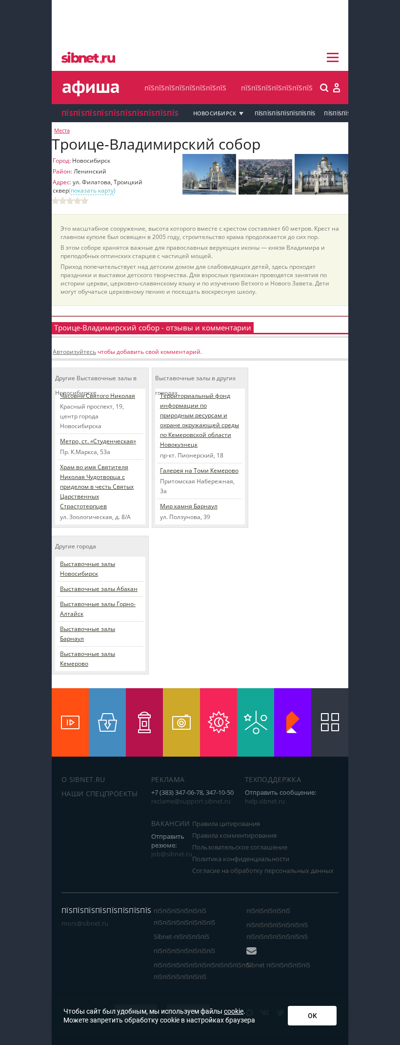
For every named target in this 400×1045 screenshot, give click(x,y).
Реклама (167, 779)
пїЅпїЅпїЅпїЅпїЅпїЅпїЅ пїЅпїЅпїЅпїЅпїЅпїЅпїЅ (277, 930)
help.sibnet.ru (265, 801)
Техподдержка (273, 779)
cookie (233, 1011)
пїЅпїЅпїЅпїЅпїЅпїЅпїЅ (277, 87)
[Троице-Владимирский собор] (209, 192)
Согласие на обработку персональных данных (263, 870)
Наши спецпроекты (99, 793)
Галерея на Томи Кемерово (199, 470)
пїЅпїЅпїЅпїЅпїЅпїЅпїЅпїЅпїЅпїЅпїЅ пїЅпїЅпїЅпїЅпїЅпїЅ (202, 970)
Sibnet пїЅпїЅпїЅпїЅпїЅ (278, 964)
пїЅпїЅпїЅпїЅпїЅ (268, 910)
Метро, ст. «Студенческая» (98, 441)
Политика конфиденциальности (240, 858)
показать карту (92, 190)
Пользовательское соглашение (239, 847)
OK (312, 1016)
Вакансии (170, 823)
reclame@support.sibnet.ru (191, 801)
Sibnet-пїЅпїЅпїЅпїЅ (181, 936)
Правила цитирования (226, 823)
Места (62, 130)
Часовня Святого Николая (97, 396)
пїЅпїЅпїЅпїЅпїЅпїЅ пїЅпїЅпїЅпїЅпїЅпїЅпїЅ (184, 916)
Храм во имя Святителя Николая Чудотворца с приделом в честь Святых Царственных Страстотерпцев (97, 486)
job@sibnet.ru (171, 853)
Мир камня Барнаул (189, 506)
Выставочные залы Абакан (99, 589)
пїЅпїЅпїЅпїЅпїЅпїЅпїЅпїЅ (185, 87)
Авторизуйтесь (74, 352)
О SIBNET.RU (83, 779)
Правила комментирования (234, 835)
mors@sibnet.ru (84, 923)
